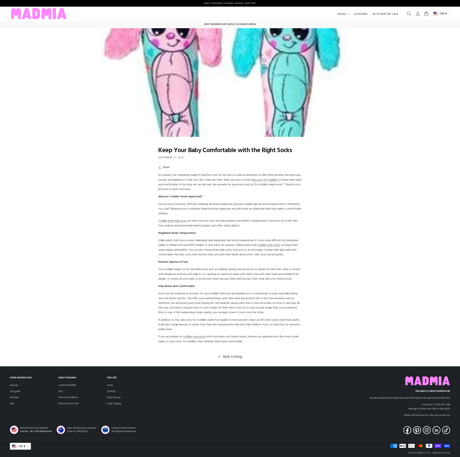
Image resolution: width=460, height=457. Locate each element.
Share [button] (166, 167)
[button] (343, 14)
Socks (110, 385)
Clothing (111, 391)
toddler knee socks (268, 245)
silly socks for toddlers (265, 180)
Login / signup (114, 403)
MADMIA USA (423, 452)
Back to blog (232, 357)
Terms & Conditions (68, 397)
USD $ (443, 13)
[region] (230, 3)
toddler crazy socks (194, 337)
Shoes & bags (114, 397)
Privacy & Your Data (68, 403)
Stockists (14, 397)
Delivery (14, 385)
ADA (12, 403)
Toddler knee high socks (172, 221)
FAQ (60, 391)
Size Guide (15, 391)
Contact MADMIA (67, 385)
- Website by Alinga (440, 452)
